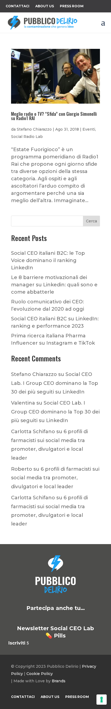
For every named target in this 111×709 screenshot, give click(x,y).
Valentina (23, 403)
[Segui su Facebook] (49, 618)
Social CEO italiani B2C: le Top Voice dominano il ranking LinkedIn (48, 260)
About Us (44, 6)
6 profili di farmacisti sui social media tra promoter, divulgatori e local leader (55, 478)
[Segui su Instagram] (62, 618)
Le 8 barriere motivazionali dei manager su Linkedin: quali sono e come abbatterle (54, 284)
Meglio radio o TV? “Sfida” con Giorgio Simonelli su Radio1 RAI (54, 116)
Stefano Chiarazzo (34, 129)
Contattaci (17, 6)
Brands (58, 681)
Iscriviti (16, 643)
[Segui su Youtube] (74, 618)
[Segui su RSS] (87, 618)
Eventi (88, 129)
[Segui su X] (36, 618)
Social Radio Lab (27, 136)
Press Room (72, 6)
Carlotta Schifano (33, 432)
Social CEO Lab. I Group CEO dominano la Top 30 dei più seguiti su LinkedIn (54, 383)
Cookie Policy (39, 673)
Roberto (21, 469)
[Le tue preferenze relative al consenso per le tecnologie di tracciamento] (101, 699)
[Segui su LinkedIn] (23, 618)
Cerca (91, 221)
